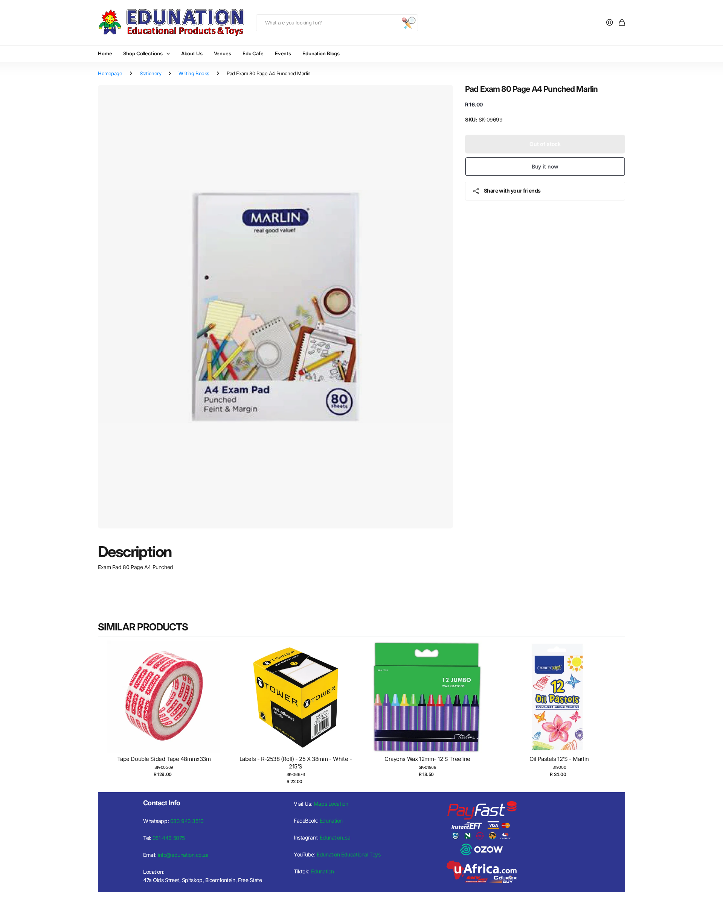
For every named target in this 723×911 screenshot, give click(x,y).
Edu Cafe (253, 53)
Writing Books (193, 73)
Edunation (331, 820)
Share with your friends (512, 190)
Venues (222, 53)
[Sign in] (609, 22)
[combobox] (337, 22)
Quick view (167, 704)
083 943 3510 (187, 821)
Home (105, 53)
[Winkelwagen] (622, 22)
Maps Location (331, 803)
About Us (192, 53)
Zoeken (408, 22)
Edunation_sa (335, 837)
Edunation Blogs (321, 53)
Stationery (151, 73)
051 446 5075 (169, 838)
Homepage (110, 73)
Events (283, 53)
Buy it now (545, 166)
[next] (617, 712)
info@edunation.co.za (183, 855)
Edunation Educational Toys (348, 854)
